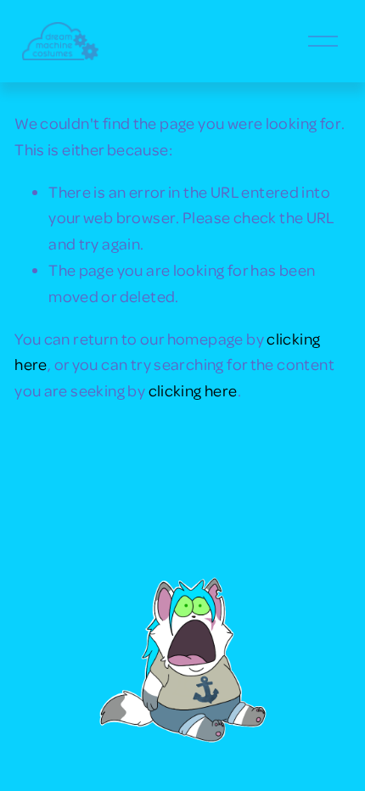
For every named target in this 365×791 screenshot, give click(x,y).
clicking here (193, 390)
